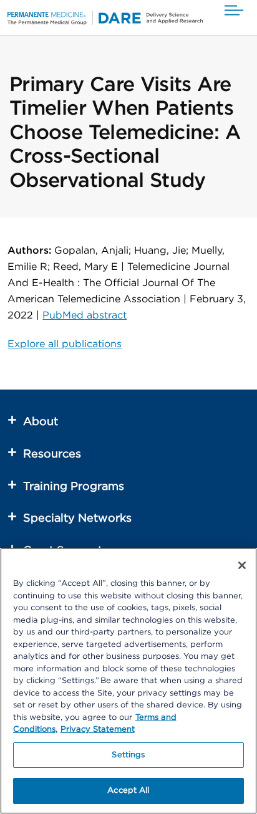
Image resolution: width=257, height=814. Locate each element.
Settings (128, 755)
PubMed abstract (84, 315)
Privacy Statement (98, 729)
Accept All (128, 791)
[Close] (242, 565)
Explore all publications (64, 344)
